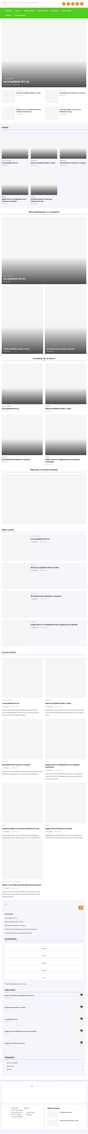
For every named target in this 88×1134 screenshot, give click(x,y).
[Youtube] (77, 4)
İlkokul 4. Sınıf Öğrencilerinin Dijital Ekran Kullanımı (21, 885)
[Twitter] (68, 4)
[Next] (85, 530)
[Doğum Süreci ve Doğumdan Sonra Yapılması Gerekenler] (8, 113)
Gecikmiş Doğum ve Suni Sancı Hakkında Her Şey (70, 110)
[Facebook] (64, 4)
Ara (6, 904)
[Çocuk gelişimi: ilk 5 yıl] (44, 53)
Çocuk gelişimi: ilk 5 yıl (16, 82)
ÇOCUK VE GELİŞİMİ (29, 11)
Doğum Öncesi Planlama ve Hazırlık (58, 828)
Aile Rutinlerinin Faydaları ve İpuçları (72, 93)
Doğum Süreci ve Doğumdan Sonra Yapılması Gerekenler (28, 110)
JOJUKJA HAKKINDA (20, 15)
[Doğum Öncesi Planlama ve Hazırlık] (65, 803)
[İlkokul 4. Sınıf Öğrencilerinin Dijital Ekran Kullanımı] (22, 859)
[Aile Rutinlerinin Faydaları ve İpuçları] (51, 96)
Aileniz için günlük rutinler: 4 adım (28, 93)
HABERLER (8, 15)
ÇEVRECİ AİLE (54, 11)
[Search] (44, 4)
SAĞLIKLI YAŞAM (66, 11)
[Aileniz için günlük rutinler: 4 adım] (8, 96)
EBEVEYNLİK (8, 11)
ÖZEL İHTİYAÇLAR (43, 11)
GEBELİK (18, 11)
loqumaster (8, 85)
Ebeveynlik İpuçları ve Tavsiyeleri (44, 212)
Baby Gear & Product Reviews (44, 470)
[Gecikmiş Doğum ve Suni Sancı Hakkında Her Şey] (51, 113)
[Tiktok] (82, 4)
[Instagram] (73, 4)
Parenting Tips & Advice (44, 358)
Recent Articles (9, 652)
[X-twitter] (54, 1097)
